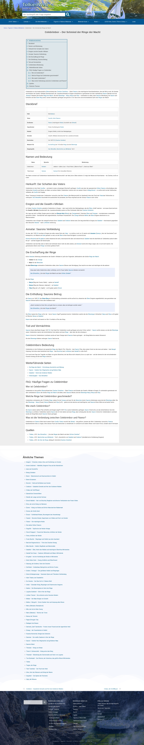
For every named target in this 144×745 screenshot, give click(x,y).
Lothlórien (47, 222)
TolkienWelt (35, 4)
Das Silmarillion (52, 149)
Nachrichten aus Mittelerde (64, 149)
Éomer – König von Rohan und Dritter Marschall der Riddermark (44, 507)
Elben (47, 91)
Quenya (44, 171)
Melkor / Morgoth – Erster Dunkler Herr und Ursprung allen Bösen (45, 602)
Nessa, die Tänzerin (31, 616)
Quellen (31, 83)
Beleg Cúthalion (30, 472)
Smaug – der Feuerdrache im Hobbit (36, 630)
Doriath (35, 190)
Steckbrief (31, 43)
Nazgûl (114, 349)
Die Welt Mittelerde (41, 21)
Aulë (44, 235)
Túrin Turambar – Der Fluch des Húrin (37, 669)
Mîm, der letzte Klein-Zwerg (34, 609)
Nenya (72, 95)
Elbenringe (61, 95)
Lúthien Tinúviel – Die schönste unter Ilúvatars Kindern (42, 595)
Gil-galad (41, 238)
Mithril (86, 215)
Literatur (26, 21)
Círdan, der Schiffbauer (33, 490)
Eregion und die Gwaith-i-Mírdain (38, 51)
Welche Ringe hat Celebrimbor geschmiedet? (45, 75)
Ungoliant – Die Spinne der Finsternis (37, 676)
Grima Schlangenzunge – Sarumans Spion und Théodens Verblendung (46, 574)
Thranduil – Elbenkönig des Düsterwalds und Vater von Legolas (44, 655)
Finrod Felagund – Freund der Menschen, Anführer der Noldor (44, 532)
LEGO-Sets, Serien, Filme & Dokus (115, 21)
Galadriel (60, 220)
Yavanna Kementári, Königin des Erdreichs (38, 634)
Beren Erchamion (31, 479)
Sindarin (44, 166)
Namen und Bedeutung (35, 46)
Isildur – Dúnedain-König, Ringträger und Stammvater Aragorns (44, 584)
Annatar (28, 95)
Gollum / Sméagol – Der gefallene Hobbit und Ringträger (42, 570)
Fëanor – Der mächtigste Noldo (35, 521)
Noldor (52, 114)
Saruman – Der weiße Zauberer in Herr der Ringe (40, 637)
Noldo (61, 122)
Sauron (105, 93)
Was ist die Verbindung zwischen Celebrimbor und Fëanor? (49, 81)
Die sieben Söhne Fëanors (33, 525)
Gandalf (56, 282)
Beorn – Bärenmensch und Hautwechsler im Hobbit (41, 476)
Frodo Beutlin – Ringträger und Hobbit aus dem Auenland (42, 539)
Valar (66, 233)
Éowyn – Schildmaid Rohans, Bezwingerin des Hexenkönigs (43, 514)
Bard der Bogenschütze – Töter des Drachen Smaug (41, 542)
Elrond (27, 238)
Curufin (50, 118)
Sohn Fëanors (56, 118)
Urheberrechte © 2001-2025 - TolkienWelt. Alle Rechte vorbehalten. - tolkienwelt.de (72, 741)
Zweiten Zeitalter (37, 208)
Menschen (40, 262)
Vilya (77, 95)
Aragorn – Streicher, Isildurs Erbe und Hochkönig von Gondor (43, 462)
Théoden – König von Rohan (34, 648)
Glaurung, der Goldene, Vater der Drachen (38, 563)
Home (5, 28)
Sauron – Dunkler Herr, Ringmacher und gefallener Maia (45, 370)
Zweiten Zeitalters (62, 91)
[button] (27, 40)
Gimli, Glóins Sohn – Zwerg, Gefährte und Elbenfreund (41, 560)
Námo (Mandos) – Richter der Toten (36, 613)
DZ (54, 140)
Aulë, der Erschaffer (32, 469)
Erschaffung (51, 144)
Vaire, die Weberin (31, 679)
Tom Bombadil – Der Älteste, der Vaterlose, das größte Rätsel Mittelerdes (48, 658)
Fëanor (75, 91)
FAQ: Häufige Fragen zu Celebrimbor (40, 70)
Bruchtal (33, 238)
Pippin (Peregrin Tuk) (32, 620)
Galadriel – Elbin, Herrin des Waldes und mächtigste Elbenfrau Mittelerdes (47, 549)
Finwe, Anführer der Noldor (34, 535)
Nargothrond (91, 190)
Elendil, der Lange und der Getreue (36, 497)
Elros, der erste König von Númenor (36, 504)
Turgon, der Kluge (31, 665)
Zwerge (74, 213)
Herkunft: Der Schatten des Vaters (38, 49)
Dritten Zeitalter (66, 273)
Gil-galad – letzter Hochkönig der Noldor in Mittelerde (42, 556)
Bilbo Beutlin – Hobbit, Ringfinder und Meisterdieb (40, 546)
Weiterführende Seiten (35, 67)
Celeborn (67, 220)
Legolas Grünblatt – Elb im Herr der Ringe (38, 591)
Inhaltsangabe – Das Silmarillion (38, 376)
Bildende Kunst (82, 21)
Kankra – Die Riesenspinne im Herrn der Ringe (39, 588)
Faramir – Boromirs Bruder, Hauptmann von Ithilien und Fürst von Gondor (47, 518)
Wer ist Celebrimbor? (38, 73)
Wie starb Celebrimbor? (39, 78)
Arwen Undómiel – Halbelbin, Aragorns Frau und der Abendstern (44, 465)
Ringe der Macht (48, 95)
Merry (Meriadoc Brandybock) (35, 606)
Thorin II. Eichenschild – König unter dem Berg (39, 651)
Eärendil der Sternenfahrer (34, 493)
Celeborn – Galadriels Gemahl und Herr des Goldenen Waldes (44, 486)
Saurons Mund (30, 644)
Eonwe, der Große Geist (33, 511)
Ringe (100, 97)
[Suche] (67, 14)
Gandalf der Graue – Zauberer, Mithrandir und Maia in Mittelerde (44, 553)
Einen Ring (39, 97)
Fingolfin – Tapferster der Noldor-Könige (38, 528)
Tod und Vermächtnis (34, 62)
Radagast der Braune (32, 623)
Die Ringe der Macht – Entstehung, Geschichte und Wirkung (46, 367)
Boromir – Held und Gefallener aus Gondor (38, 483)
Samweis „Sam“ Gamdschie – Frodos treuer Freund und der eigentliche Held (48, 627)
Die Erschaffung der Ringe (36, 57)
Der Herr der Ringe (43, 440)
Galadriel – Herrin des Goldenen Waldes (40, 373)
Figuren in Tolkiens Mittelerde (62, 21)
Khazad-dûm (60, 213)
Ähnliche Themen (34, 86)
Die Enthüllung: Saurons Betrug (37, 59)
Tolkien (31, 434)
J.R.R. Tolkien (12, 21)
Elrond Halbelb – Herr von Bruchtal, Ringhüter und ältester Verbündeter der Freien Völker (52, 500)
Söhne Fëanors (101, 188)
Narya (67, 95)
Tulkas (28, 662)
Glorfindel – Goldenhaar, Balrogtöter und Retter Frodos (42, 567)
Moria (66, 213)
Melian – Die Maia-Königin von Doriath (37, 599)
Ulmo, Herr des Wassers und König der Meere (39, 672)
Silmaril (74, 122)
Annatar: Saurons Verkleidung (37, 54)
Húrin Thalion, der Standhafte (34, 577)
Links (134, 21)
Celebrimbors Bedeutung (35, 65)
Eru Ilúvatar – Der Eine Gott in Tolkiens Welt (39, 581)
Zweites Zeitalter (60, 140)
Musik (96, 21)
